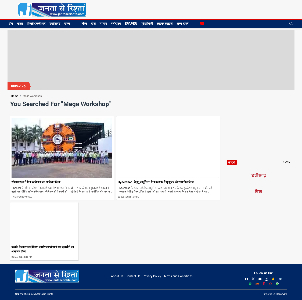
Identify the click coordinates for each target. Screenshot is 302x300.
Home (14, 96)
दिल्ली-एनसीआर (36, 24)
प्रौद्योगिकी (147, 24)
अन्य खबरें (182, 24)
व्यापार (103, 24)
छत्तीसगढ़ (54, 24)
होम (11, 24)
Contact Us (133, 276)
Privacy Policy (152, 276)
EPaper (131, 24)
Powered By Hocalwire (275, 293)
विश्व (84, 24)
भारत (20, 24)
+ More (286, 162)
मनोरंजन (116, 24)
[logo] (52, 9)
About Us (117, 276)
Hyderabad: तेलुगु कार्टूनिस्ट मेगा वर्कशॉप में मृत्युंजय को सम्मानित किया (156, 182)
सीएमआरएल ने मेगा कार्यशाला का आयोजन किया (36, 182)
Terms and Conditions (178, 276)
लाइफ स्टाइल (164, 24)
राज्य (67, 24)
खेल (93, 24)
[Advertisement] (151, 55)
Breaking (18, 86)
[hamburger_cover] (12, 9)
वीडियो (231, 162)
